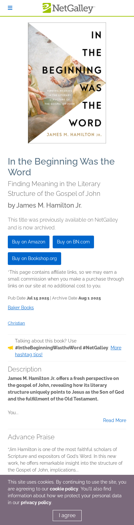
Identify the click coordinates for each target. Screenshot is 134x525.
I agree (67, 515)
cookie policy (64, 488)
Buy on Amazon (28, 241)
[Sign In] (10, 8)
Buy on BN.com (73, 241)
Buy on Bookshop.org (34, 258)
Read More (114, 420)
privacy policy (36, 502)
